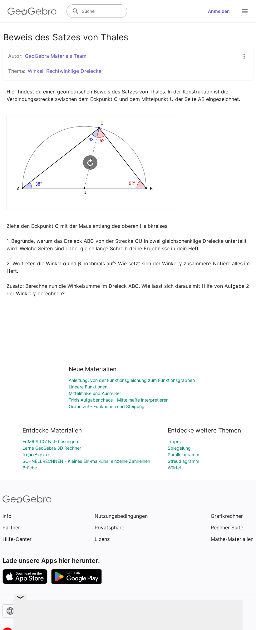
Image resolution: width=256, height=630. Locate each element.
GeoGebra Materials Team (55, 56)
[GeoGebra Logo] (32, 11)
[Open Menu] (245, 11)
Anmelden (219, 11)
